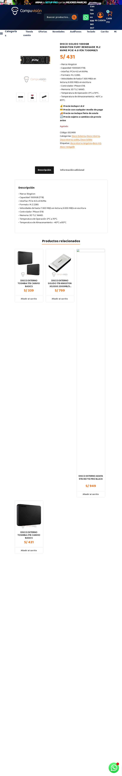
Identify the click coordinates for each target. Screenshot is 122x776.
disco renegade (67, 147)
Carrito (105, 32)
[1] (20, 97)
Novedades (59, 32)
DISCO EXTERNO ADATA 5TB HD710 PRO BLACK (91, 477)
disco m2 (96, 143)
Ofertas (42, 32)
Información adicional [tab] (72, 170)
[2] (32, 97)
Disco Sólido (86, 140)
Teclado (91, 32)
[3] (44, 97)
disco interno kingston (81, 143)
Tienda (29, 32)
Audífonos (75, 32)
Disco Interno (93, 136)
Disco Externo (79, 136)
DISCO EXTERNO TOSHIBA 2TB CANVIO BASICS (29, 535)
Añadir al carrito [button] (29, 298)
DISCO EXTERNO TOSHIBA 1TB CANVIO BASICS (29, 283)
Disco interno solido (69, 140)
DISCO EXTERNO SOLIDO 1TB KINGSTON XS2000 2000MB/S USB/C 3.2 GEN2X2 (60, 283)
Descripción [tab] (44, 170)
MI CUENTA (100, 20)
